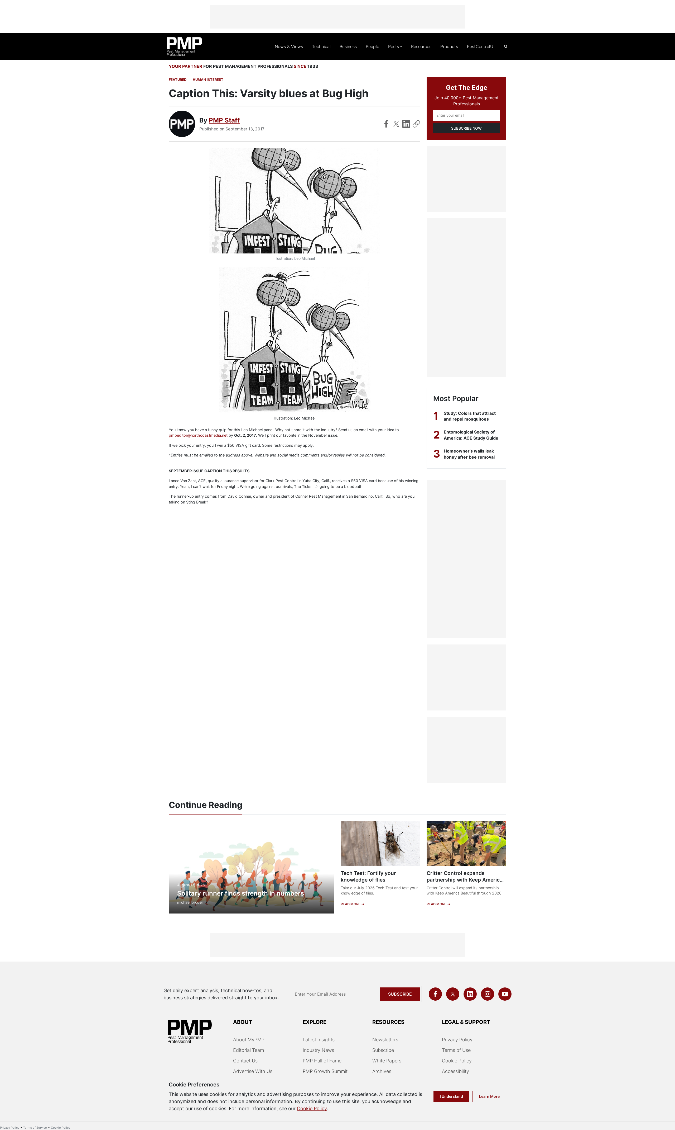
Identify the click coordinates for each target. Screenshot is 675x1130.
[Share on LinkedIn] (406, 124)
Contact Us (245, 1060)
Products (449, 46)
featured (177, 80)
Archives (381, 1071)
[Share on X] (396, 124)
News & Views (289, 46)
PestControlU (480, 46)
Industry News (318, 1050)
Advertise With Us (252, 1071)
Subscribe (400, 994)
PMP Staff (224, 120)
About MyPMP (248, 1039)
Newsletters (385, 1039)
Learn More (489, 1096)
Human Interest (208, 80)
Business (348, 46)
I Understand (451, 1096)
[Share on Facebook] (386, 124)
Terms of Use (456, 1050)
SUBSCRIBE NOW (466, 128)
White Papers (386, 1060)
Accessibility (455, 1071)
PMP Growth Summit (325, 1071)
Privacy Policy (457, 1039)
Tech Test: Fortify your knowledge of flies (368, 876)
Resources (421, 46)
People (372, 46)
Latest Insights (319, 1039)
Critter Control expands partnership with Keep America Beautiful (465, 879)
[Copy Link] (416, 124)
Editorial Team (248, 1050)
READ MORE (351, 904)
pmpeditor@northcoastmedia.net (198, 435)
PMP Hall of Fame (322, 1060)
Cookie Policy (457, 1060)
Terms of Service (35, 1127)
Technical (321, 46)
